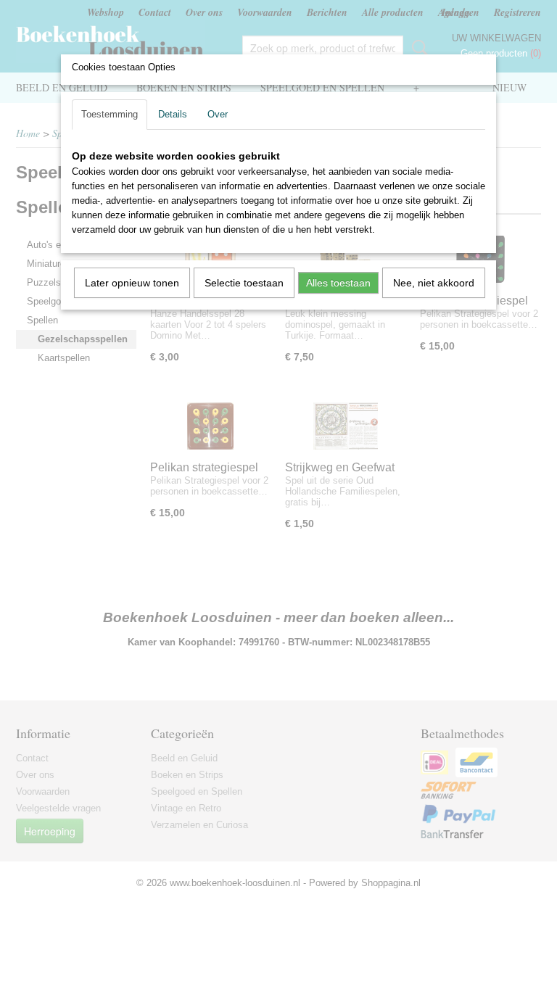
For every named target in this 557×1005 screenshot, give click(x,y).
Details (172, 114)
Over (217, 114)
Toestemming (109, 114)
